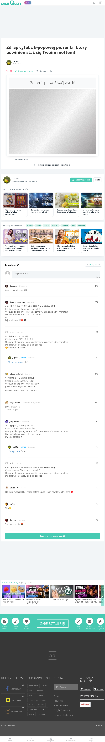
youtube (41, 705)
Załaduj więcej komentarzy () (53, 536)
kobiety (31, 695)
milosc (45, 686)
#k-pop (38, 225)
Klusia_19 (14, 488)
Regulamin (58, 700)
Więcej (91, 740)
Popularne (30, 740)
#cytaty (30, 225)
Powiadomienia (71, 740)
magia (41, 695)
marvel (31, 714)
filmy (44, 700)
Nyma (12, 504)
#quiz (73, 225)
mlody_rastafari (16, 374)
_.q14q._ (16, 61)
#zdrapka (81, 225)
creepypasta (33, 709)
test (30, 690)
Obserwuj (25, 71)
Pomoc (57, 696)
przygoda (39, 690)
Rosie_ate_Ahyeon (17, 302)
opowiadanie (33, 686)
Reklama (63, 687)
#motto (46, 225)
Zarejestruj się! (52, 623)
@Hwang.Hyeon (15, 362)
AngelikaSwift (15, 402)
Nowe (10, 740)
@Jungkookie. (14, 451)
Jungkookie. (14, 421)
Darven (13, 520)
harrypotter (33, 700)
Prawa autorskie (61, 705)
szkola (44, 709)
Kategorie (50, 740)
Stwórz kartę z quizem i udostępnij (54, 165)
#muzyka (55, 225)
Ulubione (44, 71)
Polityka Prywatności (62, 710)
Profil (97, 180)
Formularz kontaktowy (63, 715)
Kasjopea (13, 286)
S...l (11, 463)
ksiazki (31, 705)
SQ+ (27, 3)
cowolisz (42, 714)
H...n (12, 332)
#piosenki (65, 225)
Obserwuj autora (83, 180)
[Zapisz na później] (51, 71)
